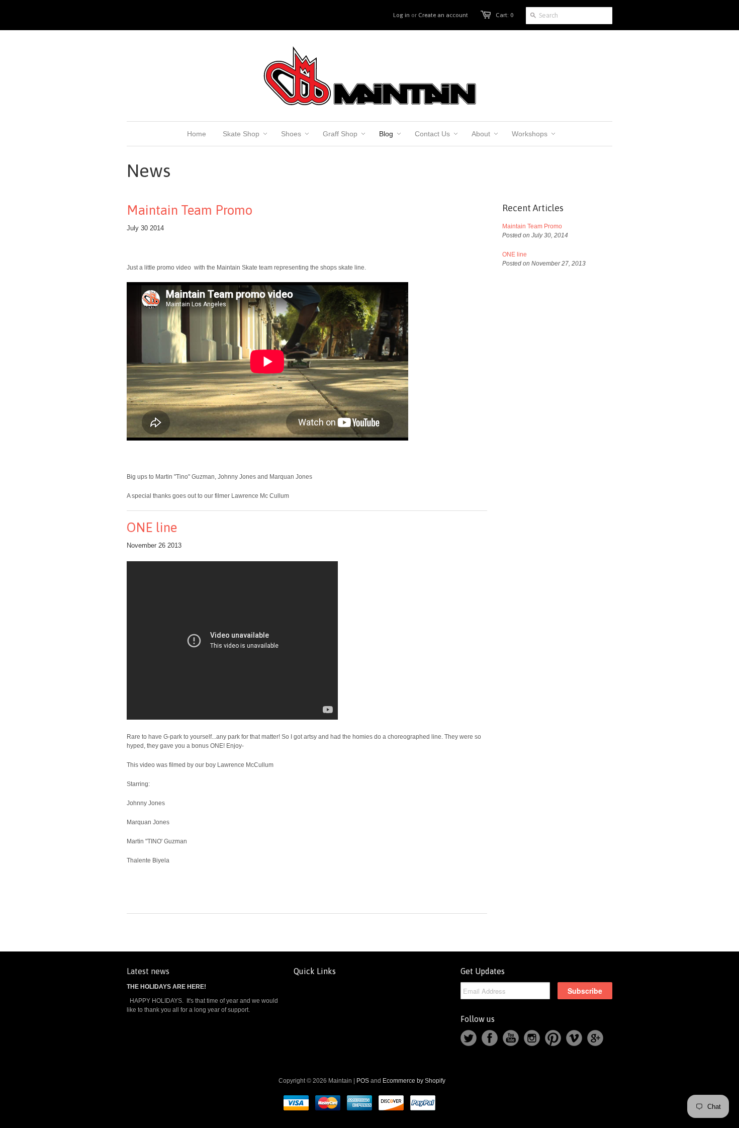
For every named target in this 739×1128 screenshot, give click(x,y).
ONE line (152, 527)
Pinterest (553, 1038)
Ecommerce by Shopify (414, 1080)
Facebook (490, 1038)
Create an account (443, 15)
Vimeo (574, 1038)
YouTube (511, 1038)
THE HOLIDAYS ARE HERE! (166, 986)
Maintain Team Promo (189, 210)
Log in (401, 15)
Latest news (148, 971)
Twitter (468, 1038)
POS (362, 1080)
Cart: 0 (504, 15)
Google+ (595, 1038)
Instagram (532, 1038)
